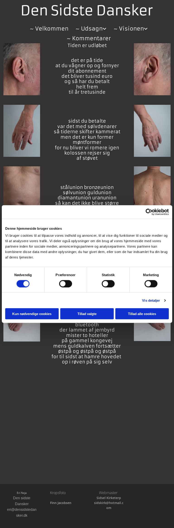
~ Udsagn (89, 28)
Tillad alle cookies (142, 314)
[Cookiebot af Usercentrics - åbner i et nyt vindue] (149, 211)
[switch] (65, 283)
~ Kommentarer (89, 38)
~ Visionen (129, 28)
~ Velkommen (49, 28)
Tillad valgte (87, 314)
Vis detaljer (151, 300)
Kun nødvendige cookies (31, 314)
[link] (89, 27)
